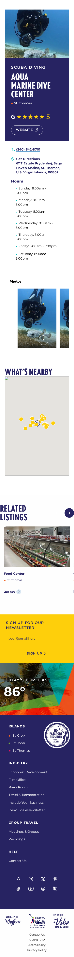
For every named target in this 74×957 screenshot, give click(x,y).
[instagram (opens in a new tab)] (31, 879)
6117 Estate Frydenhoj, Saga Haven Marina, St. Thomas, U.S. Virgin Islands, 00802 (39, 167)
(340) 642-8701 (28, 149)
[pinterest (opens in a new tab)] (55, 879)
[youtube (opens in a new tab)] (31, 889)
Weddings (17, 839)
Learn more (9, 592)
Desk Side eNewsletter (27, 810)
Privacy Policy (37, 950)
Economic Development (28, 772)
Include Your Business (26, 802)
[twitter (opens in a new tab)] (43, 879)
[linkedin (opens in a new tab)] (55, 889)
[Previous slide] (31, 340)
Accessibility (37, 945)
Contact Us (17, 861)
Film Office (17, 780)
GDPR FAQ (37, 940)
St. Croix (18, 735)
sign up (34, 653)
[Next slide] (43, 340)
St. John (18, 743)
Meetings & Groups (24, 831)
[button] (21, 419)
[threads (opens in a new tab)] (43, 889)
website (24, 130)
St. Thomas (21, 750)
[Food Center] (37, 546)
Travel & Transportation (27, 795)
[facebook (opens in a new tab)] (18, 879)
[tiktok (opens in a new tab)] (18, 889)
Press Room (18, 787)
